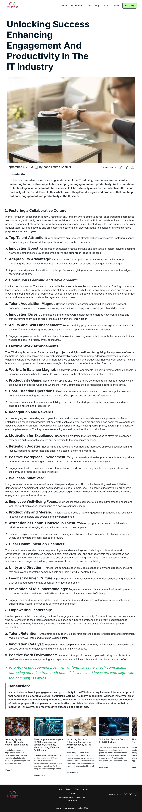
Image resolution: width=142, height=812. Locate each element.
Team (88, 5)
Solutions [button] (75, 5)
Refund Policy (72, 800)
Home (64, 5)
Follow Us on (115, 794)
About (105, 5)
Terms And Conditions (66, 797)
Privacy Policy (81, 797)
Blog (97, 5)
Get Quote (129, 6)
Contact (115, 5)
